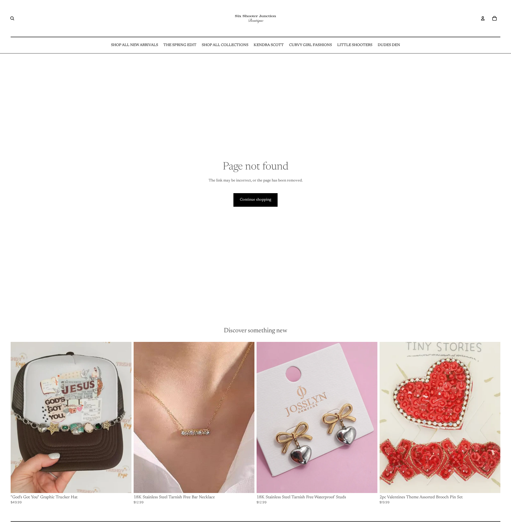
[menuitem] (134, 45)
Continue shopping (255, 200)
